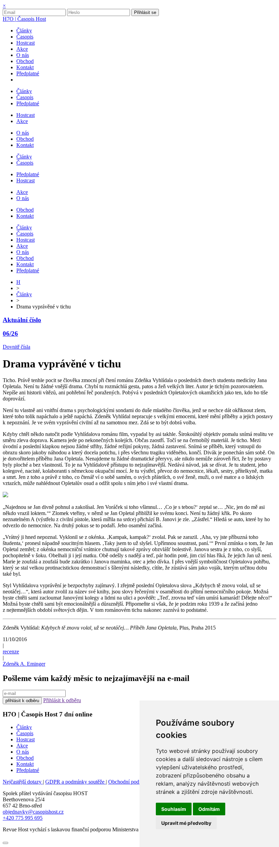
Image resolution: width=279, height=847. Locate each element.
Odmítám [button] (209, 809)
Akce (22, 745)
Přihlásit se (145, 12)
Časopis (24, 733)
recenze (11, 651)
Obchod (25, 758)
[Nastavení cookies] (5, 843)
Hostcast (25, 739)
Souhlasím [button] (173, 809)
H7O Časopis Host (24, 19)
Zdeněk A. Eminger (24, 664)
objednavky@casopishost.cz (33, 812)
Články (24, 294)
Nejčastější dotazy (23, 782)
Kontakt (25, 764)
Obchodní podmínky (130, 782)
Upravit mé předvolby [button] (186, 823)
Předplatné (27, 770)
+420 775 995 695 (23, 818)
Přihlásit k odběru (62, 700)
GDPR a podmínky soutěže (75, 782)
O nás (22, 752)
